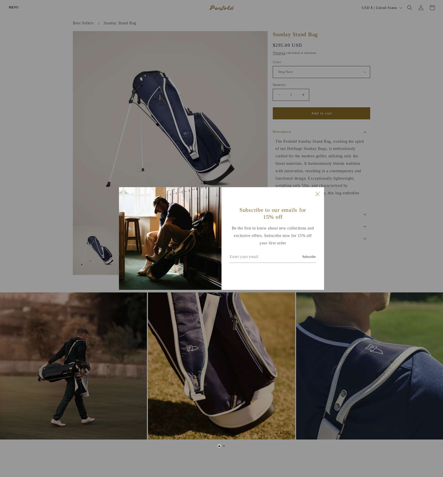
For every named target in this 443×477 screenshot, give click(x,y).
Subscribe (309, 257)
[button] (219, 446)
